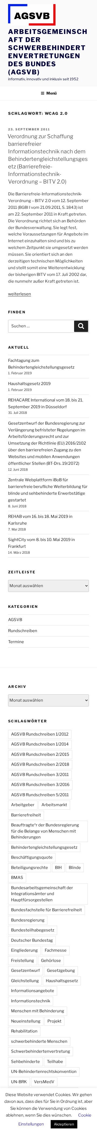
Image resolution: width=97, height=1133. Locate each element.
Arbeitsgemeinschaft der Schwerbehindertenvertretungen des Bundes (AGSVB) (48, 52)
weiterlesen (19, 294)
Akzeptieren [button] (64, 1124)
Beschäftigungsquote (32, 857)
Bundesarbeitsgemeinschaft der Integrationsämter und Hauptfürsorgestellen (42, 893)
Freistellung (22, 960)
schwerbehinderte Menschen (39, 1041)
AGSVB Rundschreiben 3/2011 (40, 774)
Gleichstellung (25, 980)
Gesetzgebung (61, 970)
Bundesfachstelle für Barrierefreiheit (46, 909)
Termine (16, 641)
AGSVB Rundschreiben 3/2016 (40, 784)
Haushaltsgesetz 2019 (29, 383)
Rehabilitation (24, 1031)
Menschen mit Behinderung (37, 1011)
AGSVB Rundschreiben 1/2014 (40, 744)
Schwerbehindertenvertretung (40, 1051)
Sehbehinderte (25, 1061)
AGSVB (15, 619)
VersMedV (44, 1081)
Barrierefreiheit (26, 815)
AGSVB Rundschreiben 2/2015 (40, 754)
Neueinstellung (25, 1021)
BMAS (17, 877)
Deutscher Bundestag (32, 940)
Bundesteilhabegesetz (32, 930)
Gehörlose (51, 960)
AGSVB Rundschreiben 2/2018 (40, 764)
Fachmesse (56, 950)
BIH (58, 867)
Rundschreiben (22, 630)
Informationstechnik (30, 1001)
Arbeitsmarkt (54, 804)
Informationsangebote (32, 990)
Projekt (54, 1021)
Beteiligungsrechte (29, 867)
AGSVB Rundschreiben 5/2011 (40, 794)
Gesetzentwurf (25, 970)
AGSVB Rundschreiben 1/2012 (39, 734)
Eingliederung (24, 950)
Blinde (75, 867)
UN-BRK (19, 1081)
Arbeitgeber (22, 804)
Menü (51, 93)
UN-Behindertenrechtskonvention (44, 1071)
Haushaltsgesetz (62, 980)
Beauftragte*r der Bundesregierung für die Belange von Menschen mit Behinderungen (45, 831)
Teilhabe (55, 1061)
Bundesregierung (27, 920)
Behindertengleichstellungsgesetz (44, 847)
